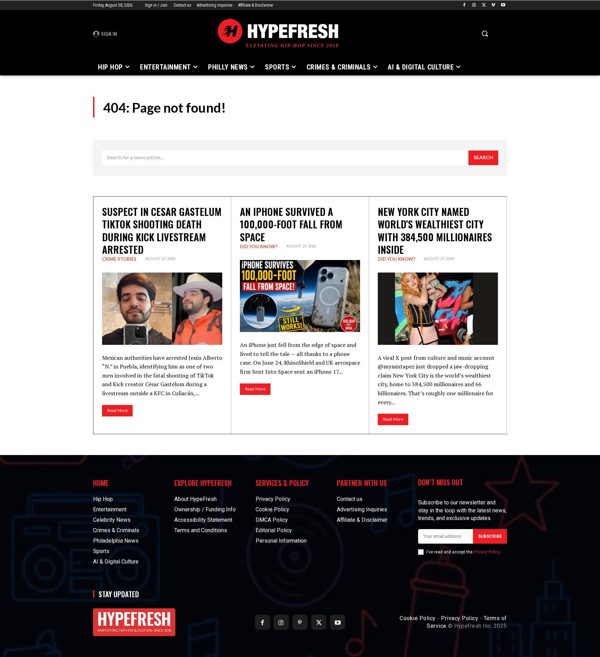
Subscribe (490, 536)
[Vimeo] (493, 5)
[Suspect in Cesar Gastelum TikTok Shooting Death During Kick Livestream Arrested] (162, 309)
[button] (484, 33)
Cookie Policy (418, 618)
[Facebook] (464, 5)
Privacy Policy (487, 552)
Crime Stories (119, 259)
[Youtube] (503, 5)
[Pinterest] (300, 622)
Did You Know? (258, 246)
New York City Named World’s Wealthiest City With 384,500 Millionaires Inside (435, 230)
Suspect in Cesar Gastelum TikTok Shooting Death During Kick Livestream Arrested (162, 230)
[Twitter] (484, 5)
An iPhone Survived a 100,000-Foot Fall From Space (291, 224)
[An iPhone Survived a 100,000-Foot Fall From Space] (300, 296)
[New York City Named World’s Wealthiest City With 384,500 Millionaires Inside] (438, 309)
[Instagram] (474, 5)
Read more (117, 410)
